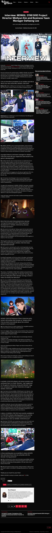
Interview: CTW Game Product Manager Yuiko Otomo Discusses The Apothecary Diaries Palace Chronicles (43, 103)
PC (24, 475)
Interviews (41, 84)
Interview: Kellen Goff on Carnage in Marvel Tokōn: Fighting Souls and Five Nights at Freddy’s (43, 78)
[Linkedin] (8, 500)
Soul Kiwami (19, 28)
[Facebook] (17, 506)
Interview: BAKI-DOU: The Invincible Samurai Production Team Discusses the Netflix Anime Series (43, 87)
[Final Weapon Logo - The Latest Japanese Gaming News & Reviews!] (5, 2)
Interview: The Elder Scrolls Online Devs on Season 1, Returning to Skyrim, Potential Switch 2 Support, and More (43, 111)
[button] (49, 2)
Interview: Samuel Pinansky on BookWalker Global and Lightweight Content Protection (43, 95)
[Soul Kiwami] (4, 495)
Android (8, 484)
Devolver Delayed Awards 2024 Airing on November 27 (38, 514)
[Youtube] (50, 527)
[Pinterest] (22, 506)
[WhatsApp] (25, 506)
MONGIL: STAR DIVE (24, 484)
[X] (10, 500)
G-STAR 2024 (8, 65)
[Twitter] (48, 527)
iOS (19, 484)
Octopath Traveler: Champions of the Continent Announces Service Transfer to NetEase (13, 515)
